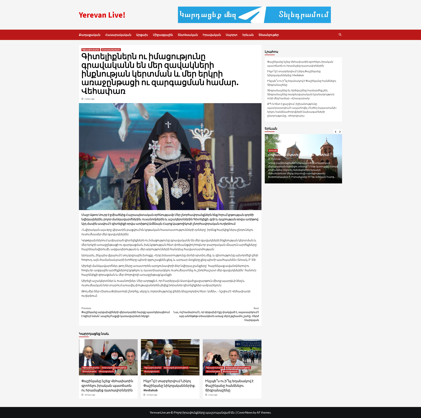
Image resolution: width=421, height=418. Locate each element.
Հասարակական (118, 35)
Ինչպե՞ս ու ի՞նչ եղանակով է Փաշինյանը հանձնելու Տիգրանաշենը (229, 385)
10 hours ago (90, 394)
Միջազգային (163, 35)
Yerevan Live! (102, 15)
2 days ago (212, 394)
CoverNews (245, 412)
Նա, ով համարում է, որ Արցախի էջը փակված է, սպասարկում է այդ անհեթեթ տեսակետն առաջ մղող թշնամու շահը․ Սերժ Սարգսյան (216, 314)
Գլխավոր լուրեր (90, 49)
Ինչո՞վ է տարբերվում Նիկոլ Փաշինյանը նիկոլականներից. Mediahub (169, 385)
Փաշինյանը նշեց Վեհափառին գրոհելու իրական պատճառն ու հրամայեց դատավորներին (107, 385)
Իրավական (212, 35)
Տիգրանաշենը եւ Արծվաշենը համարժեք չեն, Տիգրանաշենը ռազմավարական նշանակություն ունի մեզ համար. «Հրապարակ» (300, 94)
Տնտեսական (188, 35)
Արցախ (142, 35)
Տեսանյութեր (269, 35)
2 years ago (89, 99)
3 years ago (276, 159)
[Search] (340, 34)
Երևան (248, 35)
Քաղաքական (89, 35)
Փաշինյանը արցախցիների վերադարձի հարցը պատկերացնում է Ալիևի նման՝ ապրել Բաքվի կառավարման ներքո (125, 312)
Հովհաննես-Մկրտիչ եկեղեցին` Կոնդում (298, 155)
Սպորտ (231, 35)
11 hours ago (152, 394)
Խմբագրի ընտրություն (114, 367)
